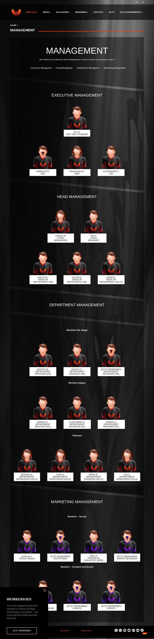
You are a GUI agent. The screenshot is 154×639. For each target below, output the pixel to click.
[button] (45, 590)
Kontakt (98, 12)
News (46, 12)
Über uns (31, 12)
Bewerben (81, 12)
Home (13, 25)
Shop (112, 12)
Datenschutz (86, 631)
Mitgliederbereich (130, 12)
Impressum (64, 631)
